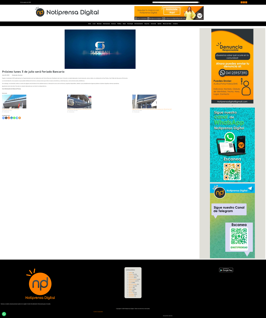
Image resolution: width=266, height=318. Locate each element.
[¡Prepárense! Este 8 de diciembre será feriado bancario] (99, 101)
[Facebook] (3, 118)
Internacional (106, 23)
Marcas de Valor (167, 23)
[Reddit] (9, 118)
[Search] (199, 2)
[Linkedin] (11, 118)
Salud (124, 23)
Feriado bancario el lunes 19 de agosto (10, 109)
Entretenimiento (138, 23)
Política (119, 23)
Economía (153, 23)
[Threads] (246, 2)
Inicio (89, 23)
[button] (4, 314)
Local (94, 23)
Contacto (175, 23)
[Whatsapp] (14, 118)
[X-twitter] (244, 2)
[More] (19, 118)
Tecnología (130, 23)
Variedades (131, 296)
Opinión (159, 23)
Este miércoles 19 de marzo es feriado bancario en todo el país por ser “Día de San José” (152, 109)
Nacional (99, 23)
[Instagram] (242, 2)
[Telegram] (17, 118)
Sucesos (113, 23)
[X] (6, 118)
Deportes (146, 23)
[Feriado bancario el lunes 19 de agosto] (34, 101)
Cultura (130, 272)
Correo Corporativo (98, 311)
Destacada (14, 75)
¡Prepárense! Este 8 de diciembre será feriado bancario (79, 109)
